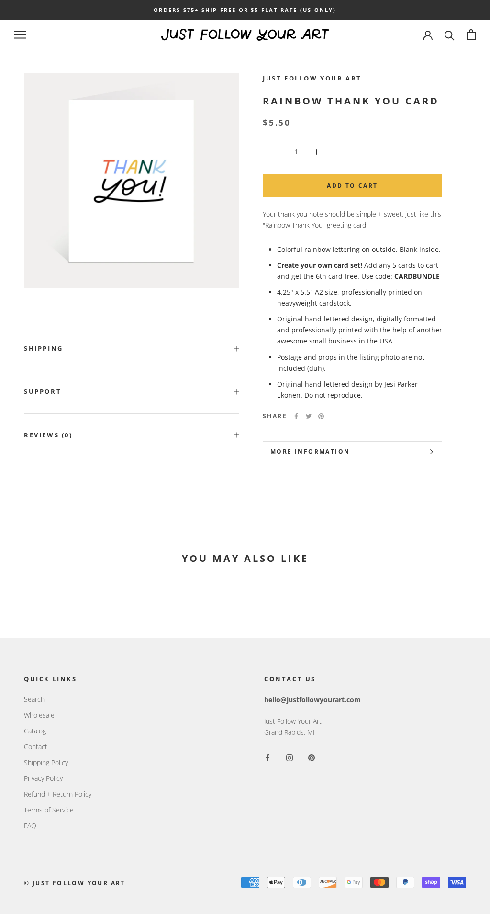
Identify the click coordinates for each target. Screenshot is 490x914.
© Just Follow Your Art (74, 883)
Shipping (43, 348)
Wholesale (39, 715)
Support (42, 391)
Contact (35, 746)
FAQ (30, 825)
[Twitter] (309, 416)
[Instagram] (289, 757)
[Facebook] (296, 416)
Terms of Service (49, 809)
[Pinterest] (321, 416)
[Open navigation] (20, 35)
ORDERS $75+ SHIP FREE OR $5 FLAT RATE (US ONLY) (245, 9)
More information (310, 451)
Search (34, 699)
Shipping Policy (46, 762)
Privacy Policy (43, 778)
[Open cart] (471, 34)
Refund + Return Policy (57, 794)
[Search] (450, 35)
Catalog (35, 730)
